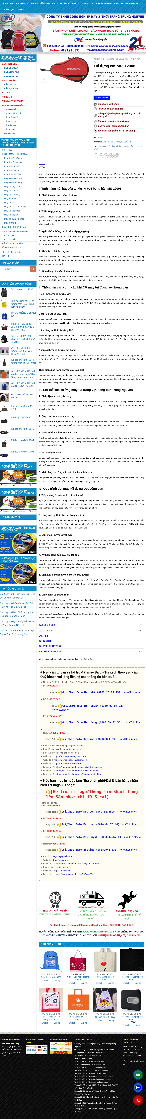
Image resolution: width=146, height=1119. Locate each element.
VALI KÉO (43, 636)
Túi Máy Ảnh (10, 125)
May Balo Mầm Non (13, 178)
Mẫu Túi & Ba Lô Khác (117, 59)
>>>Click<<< (128, 739)
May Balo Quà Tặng (13, 158)
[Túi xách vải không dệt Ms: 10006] (78, 960)
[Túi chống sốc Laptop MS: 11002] (132, 1000)
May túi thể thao (11, 223)
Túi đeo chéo (10, 109)
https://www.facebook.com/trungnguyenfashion (78, 774)
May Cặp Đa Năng (12, 194)
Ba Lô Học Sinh (12, 72)
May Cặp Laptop (11, 190)
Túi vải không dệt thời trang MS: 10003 (50, 1018)
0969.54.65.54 (54, 805)
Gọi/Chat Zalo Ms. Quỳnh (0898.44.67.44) (92, 837)
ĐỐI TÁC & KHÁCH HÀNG (13, 243)
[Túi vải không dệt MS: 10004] (78, 1000)
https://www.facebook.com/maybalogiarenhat (78, 770)
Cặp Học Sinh (11, 88)
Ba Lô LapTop (11, 68)
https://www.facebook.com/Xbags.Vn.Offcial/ (77, 863)
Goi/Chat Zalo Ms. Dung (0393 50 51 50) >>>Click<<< (102, 722)
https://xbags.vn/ (60, 860)
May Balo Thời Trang (13, 182)
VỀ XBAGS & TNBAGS (11, 248)
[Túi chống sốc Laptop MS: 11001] (132, 960)
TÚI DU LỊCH (45, 641)
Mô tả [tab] (42, 167)
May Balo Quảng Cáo (13, 162)
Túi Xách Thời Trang (12, 101)
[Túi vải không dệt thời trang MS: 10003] (51, 1000)
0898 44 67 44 (54, 831)
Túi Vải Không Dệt (13, 113)
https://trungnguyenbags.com (95, 1082)
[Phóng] (42, 80)
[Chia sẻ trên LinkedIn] (116, 155)
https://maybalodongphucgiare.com (97, 1076)
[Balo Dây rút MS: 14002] (105, 1000)
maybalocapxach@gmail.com (93, 1061)
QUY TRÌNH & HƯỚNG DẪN (38, 3)
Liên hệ (57, 980)
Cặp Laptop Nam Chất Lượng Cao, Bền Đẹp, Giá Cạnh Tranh (17, 614)
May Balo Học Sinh (12, 174)
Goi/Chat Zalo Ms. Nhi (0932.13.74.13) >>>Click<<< (101, 692)
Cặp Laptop (10, 84)
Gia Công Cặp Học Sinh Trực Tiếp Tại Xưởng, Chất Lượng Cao (17, 632)
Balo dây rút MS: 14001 (51, 977)
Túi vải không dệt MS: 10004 (78, 1018)
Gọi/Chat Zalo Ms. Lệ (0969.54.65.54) (89, 811)
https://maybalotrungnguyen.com (96, 1079)
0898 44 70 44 (54, 818)
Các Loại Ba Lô (9, 64)
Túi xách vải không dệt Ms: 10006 (77, 978)
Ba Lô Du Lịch (11, 76)
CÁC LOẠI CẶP (46, 631)
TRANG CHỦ (7, 3)
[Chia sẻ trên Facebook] (96, 155)
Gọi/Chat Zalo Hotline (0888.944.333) (89, 739)
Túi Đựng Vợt (11, 121)
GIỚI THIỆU (20, 3)
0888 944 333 (58, 733)
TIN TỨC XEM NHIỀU (11, 252)
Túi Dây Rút (10, 129)
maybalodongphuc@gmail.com (93, 1067)
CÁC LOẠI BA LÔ (47, 625)
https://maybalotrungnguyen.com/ (70, 756)
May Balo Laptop (11, 170)
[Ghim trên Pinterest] (111, 155)
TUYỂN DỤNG (9, 10)
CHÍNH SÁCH (10, 235)
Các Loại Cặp (8, 80)
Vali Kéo (6, 93)
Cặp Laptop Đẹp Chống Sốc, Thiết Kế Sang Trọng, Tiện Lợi (17, 623)
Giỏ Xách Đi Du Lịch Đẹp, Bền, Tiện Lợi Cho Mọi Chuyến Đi (17, 596)
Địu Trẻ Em (9, 133)
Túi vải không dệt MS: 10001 (105, 978)
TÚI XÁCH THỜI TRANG (50, 646)
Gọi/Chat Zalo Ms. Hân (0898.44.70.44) (90, 824)
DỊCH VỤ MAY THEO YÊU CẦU (64, 3)
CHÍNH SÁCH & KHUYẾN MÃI (126, 3)
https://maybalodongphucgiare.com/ (71, 760)
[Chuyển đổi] (140, 625)
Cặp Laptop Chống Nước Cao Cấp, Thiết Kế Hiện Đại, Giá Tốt (17, 605)
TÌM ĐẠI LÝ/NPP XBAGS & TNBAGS (96, 3)
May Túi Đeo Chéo (12, 211)
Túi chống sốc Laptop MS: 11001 (131, 978)
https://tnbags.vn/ (62, 870)
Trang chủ (99, 59)
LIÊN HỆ (20, 10)
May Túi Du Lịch (11, 202)
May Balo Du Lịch (12, 166)
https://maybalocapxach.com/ (68, 763)
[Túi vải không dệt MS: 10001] (105, 960)
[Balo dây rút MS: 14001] (51, 960)
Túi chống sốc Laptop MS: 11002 (131, 1018)
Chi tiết (45, 980)
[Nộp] (33, 269)
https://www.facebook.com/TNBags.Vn (74, 874)
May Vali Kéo (10, 199)
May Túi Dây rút (11, 215)
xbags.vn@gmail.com (61, 856)
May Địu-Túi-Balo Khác (14, 219)
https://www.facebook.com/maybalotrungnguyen (78, 767)
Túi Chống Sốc (11, 117)
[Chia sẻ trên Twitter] (101, 155)
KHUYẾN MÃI (10, 239)
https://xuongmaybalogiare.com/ (96, 1070)
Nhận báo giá (102, 98)
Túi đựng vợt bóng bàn (106, 146)
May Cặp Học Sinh (12, 186)
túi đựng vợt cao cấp (124, 146)
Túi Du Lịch (7, 97)
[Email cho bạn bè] (106, 155)
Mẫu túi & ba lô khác (12, 105)
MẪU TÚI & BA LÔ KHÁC (50, 651)
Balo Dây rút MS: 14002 (105, 1017)
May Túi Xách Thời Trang (15, 206)
